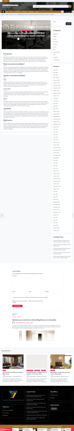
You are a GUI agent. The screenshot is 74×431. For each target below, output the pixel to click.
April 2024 (55, 137)
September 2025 (57, 93)
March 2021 (55, 225)
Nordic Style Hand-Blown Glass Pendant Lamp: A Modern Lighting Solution (62, 257)
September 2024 (57, 124)
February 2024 (56, 142)
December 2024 (56, 116)
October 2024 (56, 121)
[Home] (3, 12)
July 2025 (55, 98)
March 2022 (56, 199)
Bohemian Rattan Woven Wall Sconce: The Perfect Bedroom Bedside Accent (61, 241)
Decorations (17, 11)
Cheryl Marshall (9, 376)
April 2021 (55, 222)
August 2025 (56, 95)
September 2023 (57, 155)
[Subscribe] (73, 12)
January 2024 (56, 145)
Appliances (31, 11)
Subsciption (5, 415)
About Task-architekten (8, 410)
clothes (54, 39)
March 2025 (56, 108)
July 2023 (55, 160)
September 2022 (57, 186)
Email (30, 291)
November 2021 (56, 207)
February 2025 (56, 111)
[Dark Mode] (62, 12)
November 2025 (56, 88)
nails (54, 49)
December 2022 (56, 178)
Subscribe (54, 408)
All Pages (52, 397)
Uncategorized (56, 59)
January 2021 (56, 230)
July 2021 (55, 217)
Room (11, 11)
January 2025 (56, 113)
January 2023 (56, 176)
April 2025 (55, 106)
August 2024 (56, 126)
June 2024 (55, 132)
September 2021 (56, 212)
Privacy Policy (6, 412)
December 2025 (56, 85)
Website (47, 291)
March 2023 (56, 170)
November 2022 (56, 181)
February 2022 (56, 202)
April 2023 (55, 168)
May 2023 (55, 165)
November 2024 (56, 119)
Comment (14, 275)
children (55, 36)
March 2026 (56, 77)
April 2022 (55, 196)
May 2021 (55, 220)
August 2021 (56, 214)
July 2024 (55, 129)
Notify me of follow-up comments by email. (19, 301)
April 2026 (55, 75)
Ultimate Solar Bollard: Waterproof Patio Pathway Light (62, 245)
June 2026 (55, 69)
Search (54, 21)
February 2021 (56, 227)
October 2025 (56, 90)
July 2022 (55, 191)
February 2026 (56, 80)
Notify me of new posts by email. (36, 301)
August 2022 (56, 189)
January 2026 (56, 82)
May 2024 (55, 134)
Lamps (36, 11)
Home (7, 11)
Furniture (24, 11)
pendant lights (56, 52)
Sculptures (55, 57)
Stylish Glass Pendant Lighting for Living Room (37, 415)
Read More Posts (54, 395)
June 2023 (55, 163)
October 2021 (56, 209)
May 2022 (55, 194)
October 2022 (56, 183)
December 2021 (56, 204)
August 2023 (56, 157)
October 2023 (56, 152)
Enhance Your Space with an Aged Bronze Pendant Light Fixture (36, 418)
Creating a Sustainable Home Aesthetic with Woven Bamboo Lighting (61, 249)
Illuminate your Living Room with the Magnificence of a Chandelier (34, 320)
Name (14, 291)
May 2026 (55, 72)
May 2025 (55, 103)
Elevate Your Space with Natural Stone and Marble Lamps (61, 253)
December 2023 (56, 147)
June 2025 (55, 101)
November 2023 (56, 150)
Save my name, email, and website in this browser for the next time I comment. (30, 297)
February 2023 (56, 173)
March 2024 (56, 139)
